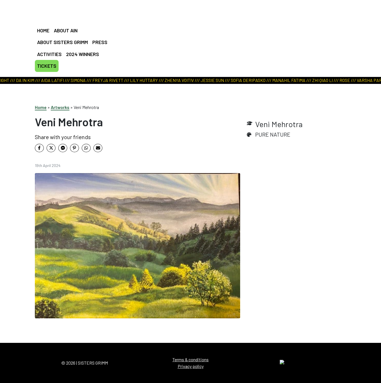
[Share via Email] (97, 148)
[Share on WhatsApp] (86, 148)
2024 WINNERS (82, 54)
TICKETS (46, 66)
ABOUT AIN (66, 30)
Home (41, 107)
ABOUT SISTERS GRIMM (62, 42)
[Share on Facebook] (39, 148)
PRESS (99, 42)
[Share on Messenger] (62, 148)
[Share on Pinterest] (74, 148)
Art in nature (188, 43)
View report (187, 50)
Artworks (60, 107)
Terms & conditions (190, 359)
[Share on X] (51, 148)
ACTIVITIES (49, 54)
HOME (43, 30)
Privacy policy (191, 366)
